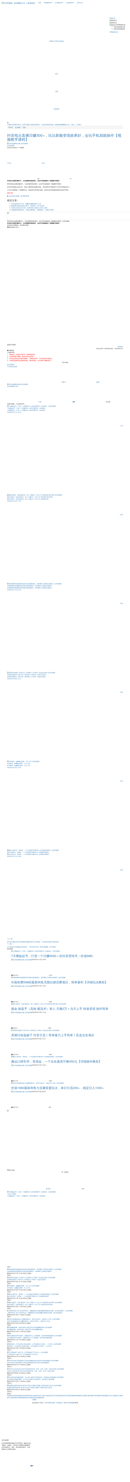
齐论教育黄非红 (49, 1396)
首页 (39, 3)
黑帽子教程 (101, 1396)
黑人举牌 (113, 1396)
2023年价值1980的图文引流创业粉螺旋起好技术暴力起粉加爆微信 (28, 1363)
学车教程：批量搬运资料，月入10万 (18, 1288)
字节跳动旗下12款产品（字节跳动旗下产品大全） (23, 1354)
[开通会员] (15, 1466)
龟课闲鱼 (20, 1396)
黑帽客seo (80, 1396)
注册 (82, 1189)
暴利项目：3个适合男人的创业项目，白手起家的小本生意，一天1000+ (29, 1346)
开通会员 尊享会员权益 (56, 41)
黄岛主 (9, 1398)
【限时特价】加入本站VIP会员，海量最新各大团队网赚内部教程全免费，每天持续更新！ (35, 1313)
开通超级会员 (113, 32)
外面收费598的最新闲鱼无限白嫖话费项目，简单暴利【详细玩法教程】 (59, 982)
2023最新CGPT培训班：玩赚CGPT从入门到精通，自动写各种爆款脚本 (29, 1338)
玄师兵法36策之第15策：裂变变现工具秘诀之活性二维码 (29, 208)
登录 (49, 1189)
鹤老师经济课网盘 (17, 1398)
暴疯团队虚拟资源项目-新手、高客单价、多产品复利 (27, 206)
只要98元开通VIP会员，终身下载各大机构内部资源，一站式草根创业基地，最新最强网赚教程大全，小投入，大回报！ (44, 125)
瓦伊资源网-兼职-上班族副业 (53, 1403)
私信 (43, 163)
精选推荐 (48, 3)
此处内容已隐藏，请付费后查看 (18, 196)
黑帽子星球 (94, 1396)
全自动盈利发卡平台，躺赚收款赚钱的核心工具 (26, 204)
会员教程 (59, 3)
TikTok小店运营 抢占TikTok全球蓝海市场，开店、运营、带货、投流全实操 (30, 1371)
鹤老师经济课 (27, 1398)
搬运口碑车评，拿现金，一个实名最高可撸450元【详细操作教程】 (56, 1061)
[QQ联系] (55, 1449)
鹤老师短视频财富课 (37, 1398)
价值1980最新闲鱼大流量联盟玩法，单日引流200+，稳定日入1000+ (57, 1088)
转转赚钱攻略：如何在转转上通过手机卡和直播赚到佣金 (25, 1329)
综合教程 (70, 3)
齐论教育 (68, 1396)
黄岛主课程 (119, 1396)
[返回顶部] (33, 1466)
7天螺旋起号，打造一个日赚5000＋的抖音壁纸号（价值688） (53, 956)
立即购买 (120, 347)
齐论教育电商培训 (59, 1396)
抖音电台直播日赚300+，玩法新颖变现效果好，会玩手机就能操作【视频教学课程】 (64, 137)
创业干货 (80, 3)
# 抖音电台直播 (12, 366)
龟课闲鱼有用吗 (12, 1396)
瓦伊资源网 (10, 145)
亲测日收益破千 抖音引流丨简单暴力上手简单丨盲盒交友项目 (52, 1035)
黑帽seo (107, 1396)
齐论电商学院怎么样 (37, 1396)
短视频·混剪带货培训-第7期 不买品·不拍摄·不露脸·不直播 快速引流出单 (29, 1387)
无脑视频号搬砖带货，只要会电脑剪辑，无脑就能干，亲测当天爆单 (32, 210)
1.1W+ (40, 402)
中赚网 (34, 1400)
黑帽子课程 (86, 1396)
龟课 (29, 1396)
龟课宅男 (25, 1396)
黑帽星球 (74, 1396)
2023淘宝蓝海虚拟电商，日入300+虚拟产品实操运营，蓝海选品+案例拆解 (30, 1379)
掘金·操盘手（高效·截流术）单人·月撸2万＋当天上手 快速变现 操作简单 (59, 1008)
